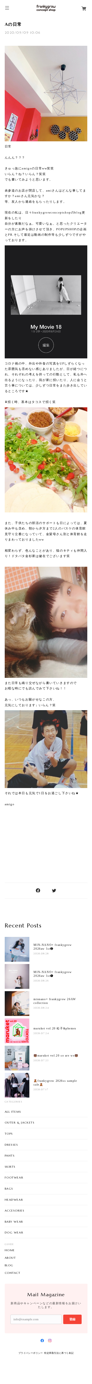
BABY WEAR (14, 1221)
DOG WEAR (14, 1232)
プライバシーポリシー (30, 1353)
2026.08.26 (41, 980)
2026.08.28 (41, 953)
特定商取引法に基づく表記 (59, 1353)
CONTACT (13, 1273)
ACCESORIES (15, 1210)
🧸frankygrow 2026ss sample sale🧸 (55, 1082)
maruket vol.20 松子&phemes (54, 1028)
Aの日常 (13, 24)
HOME (10, 1250)
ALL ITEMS (13, 1111)
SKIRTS (10, 1166)
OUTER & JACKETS (20, 1122)
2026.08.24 (41, 1007)
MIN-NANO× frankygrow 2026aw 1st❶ (52, 973)
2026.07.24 (41, 1033)
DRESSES (11, 1144)
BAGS (9, 1188)
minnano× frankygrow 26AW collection (54, 1001)
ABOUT (10, 1257)
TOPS (9, 1133)
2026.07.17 (40, 1089)
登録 (72, 1319)
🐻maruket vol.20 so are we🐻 (56, 1055)
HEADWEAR (14, 1199)
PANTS (10, 1155)
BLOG (9, 1265)
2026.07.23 (41, 1060)
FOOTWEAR (14, 1177)
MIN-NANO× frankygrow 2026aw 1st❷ (52, 946)
